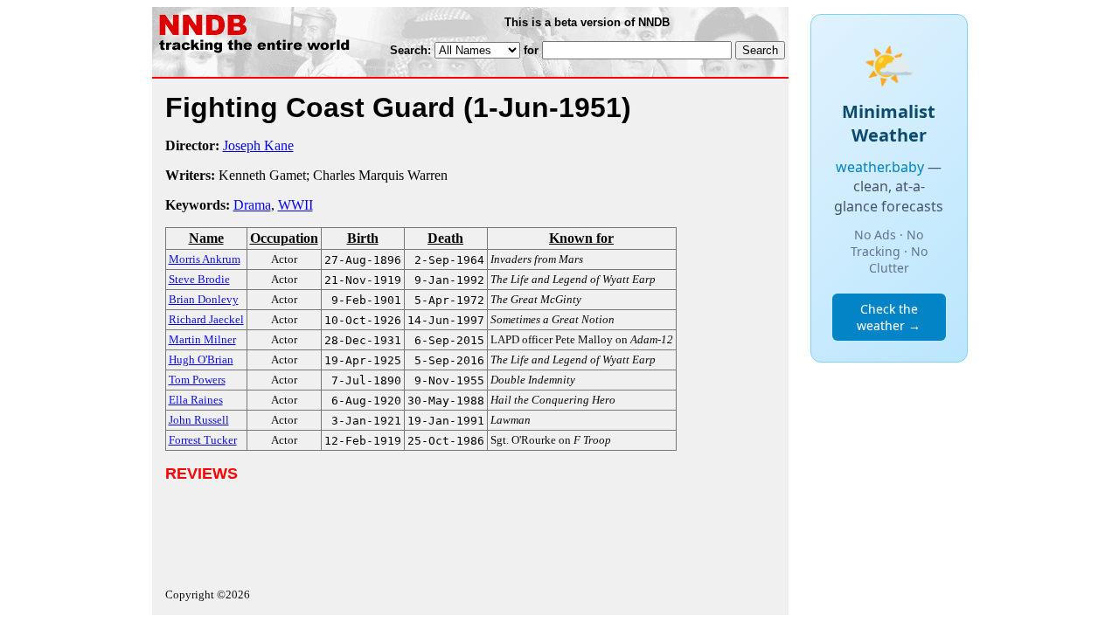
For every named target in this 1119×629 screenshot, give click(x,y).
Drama (252, 204)
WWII (295, 204)
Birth (363, 238)
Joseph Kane (258, 145)
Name (206, 238)
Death (445, 238)
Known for (581, 238)
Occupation (284, 238)
